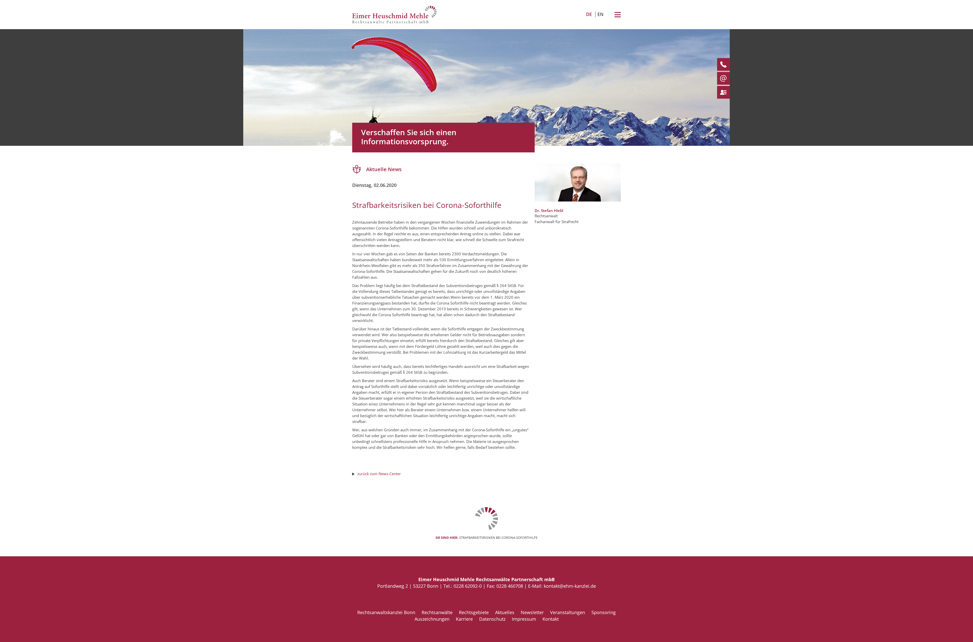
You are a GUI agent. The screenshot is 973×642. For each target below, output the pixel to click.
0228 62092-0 (468, 586)
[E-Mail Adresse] (722, 78)
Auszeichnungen (432, 619)
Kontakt (550, 619)
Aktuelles (504, 612)
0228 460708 (509, 586)
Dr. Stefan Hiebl (549, 210)
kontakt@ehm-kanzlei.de (570, 586)
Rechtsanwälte (437, 612)
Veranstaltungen (567, 612)
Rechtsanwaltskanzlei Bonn (386, 612)
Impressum (524, 619)
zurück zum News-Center (379, 473)
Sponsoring (603, 612)
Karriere (464, 619)
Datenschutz (492, 619)
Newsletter (532, 612)
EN (600, 14)
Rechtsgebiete (474, 612)
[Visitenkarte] (722, 92)
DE (589, 14)
